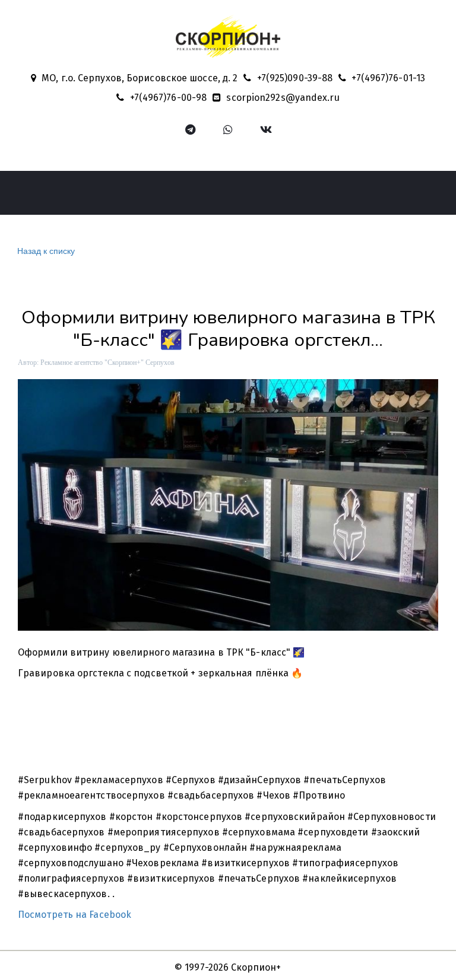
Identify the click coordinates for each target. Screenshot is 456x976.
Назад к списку (46, 250)
